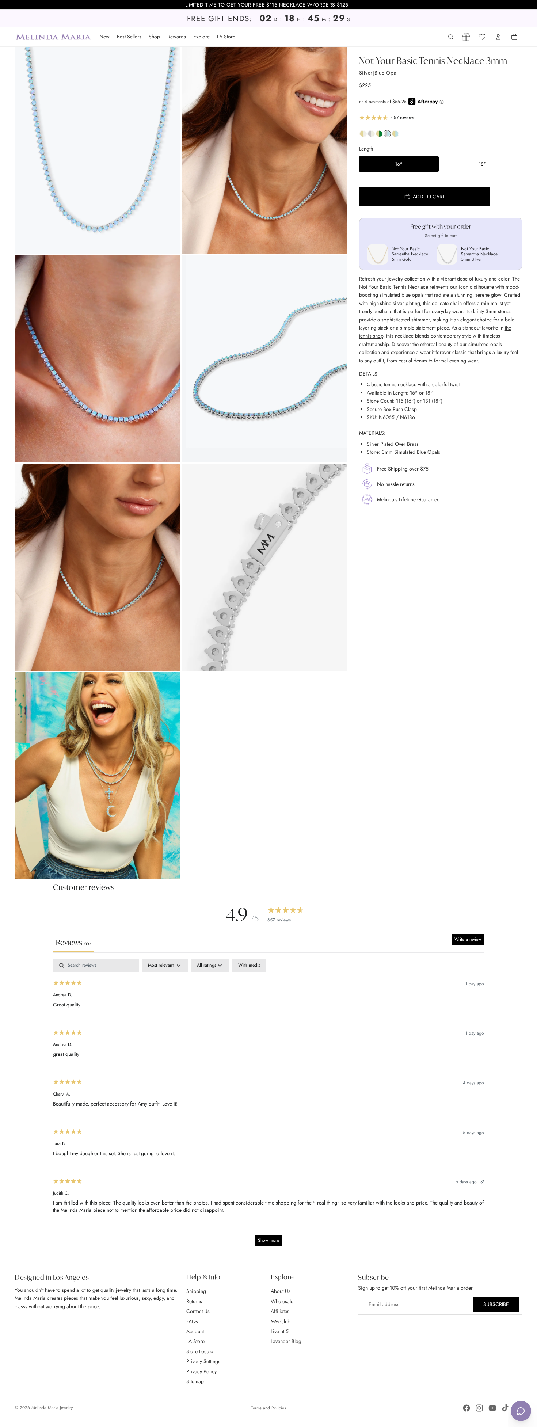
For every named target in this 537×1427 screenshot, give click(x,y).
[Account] (498, 37)
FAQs (192, 1321)
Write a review (467, 939)
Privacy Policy (201, 1371)
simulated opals (485, 344)
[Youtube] (492, 1408)
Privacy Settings (203, 1361)
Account (195, 1331)
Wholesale (282, 1301)
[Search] (451, 37)
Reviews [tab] (73, 942)
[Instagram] (479, 1408)
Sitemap (195, 1381)
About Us (280, 1291)
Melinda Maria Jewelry (52, 1407)
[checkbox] (249, 965)
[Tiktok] (505, 1408)
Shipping (196, 1291)
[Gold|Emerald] (379, 135)
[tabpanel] (268, 1106)
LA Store (195, 1341)
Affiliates (280, 1311)
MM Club (280, 1321)
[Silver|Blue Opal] (387, 135)
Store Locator (200, 1351)
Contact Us (198, 1311)
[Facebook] (466, 1408)
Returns (194, 1301)
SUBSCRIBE (496, 1304)
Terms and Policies (268, 1408)
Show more (268, 1240)
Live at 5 (280, 1331)
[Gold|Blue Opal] (395, 135)
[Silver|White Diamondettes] (371, 135)
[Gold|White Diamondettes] (363, 135)
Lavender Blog (286, 1341)
